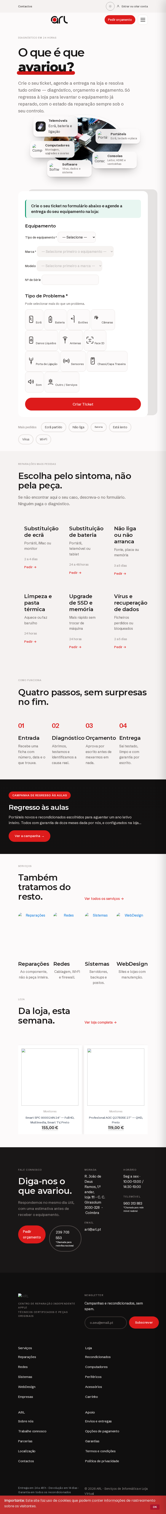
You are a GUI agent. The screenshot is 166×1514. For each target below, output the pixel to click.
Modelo (30, 266)
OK (155, 1507)
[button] (143, 20)
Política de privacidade (102, 1461)
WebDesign (26, 1387)
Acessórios (93, 1387)
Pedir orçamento (120, 20)
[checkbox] (34, 319)
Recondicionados (98, 1357)
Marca (30, 252)
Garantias (92, 1441)
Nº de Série (33, 280)
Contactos (25, 6)
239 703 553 (62, 1235)
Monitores (50, 1111)
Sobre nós (25, 1421)
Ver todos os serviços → (104, 898)
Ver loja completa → (101, 1022)
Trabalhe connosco (32, 1431)
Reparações (27, 1357)
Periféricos (93, 1377)
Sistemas (25, 1377)
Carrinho (91, 1397)
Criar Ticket (83, 404)
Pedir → (30, 567)
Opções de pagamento (102, 1431)
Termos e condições (100, 1451)
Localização (26, 1451)
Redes (23, 1367)
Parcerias (25, 1441)
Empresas (25, 1397)
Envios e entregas (98, 1421)
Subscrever (144, 1322)
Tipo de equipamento (41, 237)
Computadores (96, 1367)
